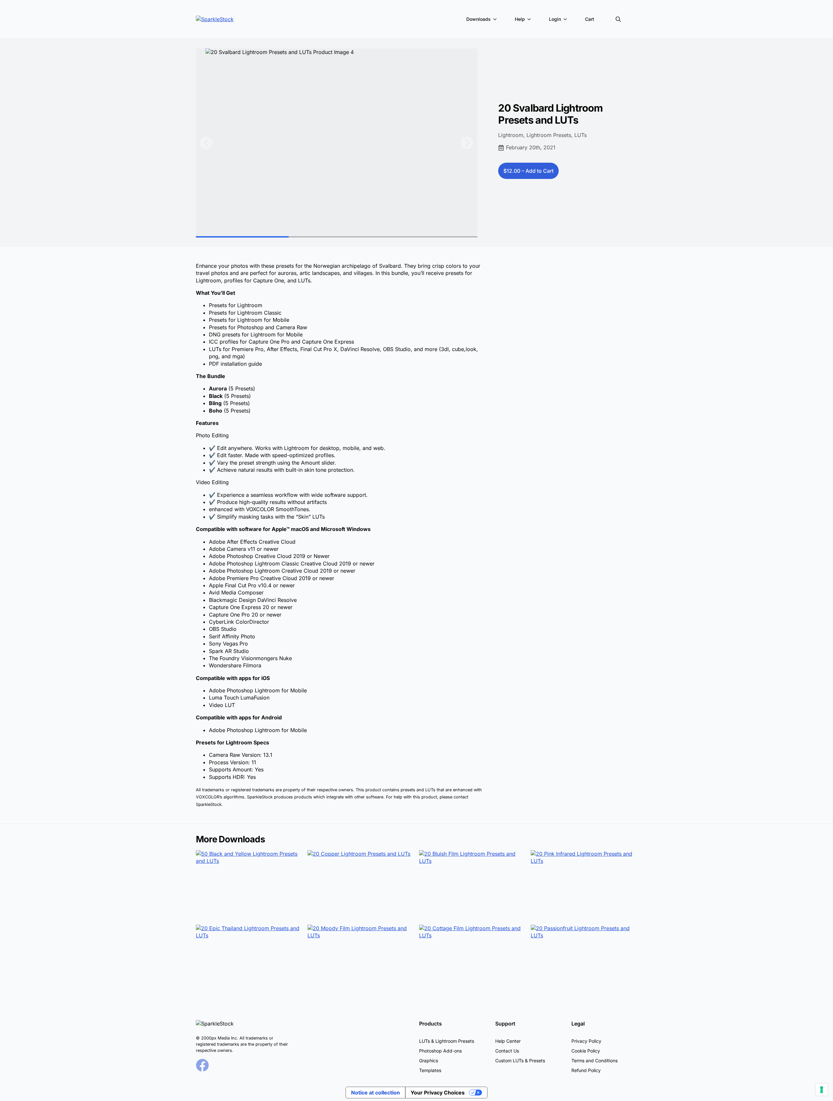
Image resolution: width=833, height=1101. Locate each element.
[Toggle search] (618, 19)
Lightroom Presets (548, 135)
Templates (430, 1070)
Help (520, 19)
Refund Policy (586, 1070)
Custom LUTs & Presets (520, 1060)
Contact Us (507, 1050)
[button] (206, 142)
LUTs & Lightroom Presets (446, 1041)
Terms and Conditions (594, 1060)
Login (555, 19)
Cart (589, 19)
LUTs (580, 135)
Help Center (508, 1041)
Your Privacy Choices (438, 1092)
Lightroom (510, 135)
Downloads (478, 19)
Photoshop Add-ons (440, 1050)
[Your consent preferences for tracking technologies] (821, 1089)
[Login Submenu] (566, 19)
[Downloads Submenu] (496, 19)
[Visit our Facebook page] (202, 1065)
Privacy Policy (586, 1041)
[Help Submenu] (530, 19)
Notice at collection (375, 1092)
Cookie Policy (585, 1050)
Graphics (428, 1060)
